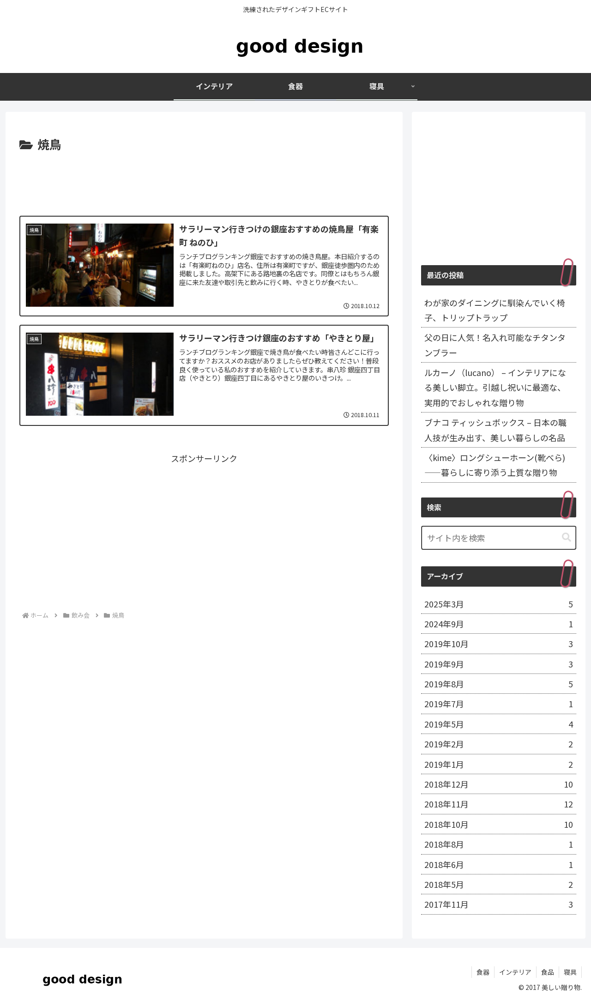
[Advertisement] (204, 180)
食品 (547, 972)
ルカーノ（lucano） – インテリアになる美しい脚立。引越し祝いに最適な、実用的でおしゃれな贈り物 (495, 387)
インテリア (515, 972)
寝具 (570, 972)
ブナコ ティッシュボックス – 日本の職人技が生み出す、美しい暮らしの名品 (495, 429)
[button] (566, 537)
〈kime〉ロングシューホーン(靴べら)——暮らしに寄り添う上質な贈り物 (494, 464)
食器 (482, 972)
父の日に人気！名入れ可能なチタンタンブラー (495, 344)
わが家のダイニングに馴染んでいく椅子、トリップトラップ (494, 310)
